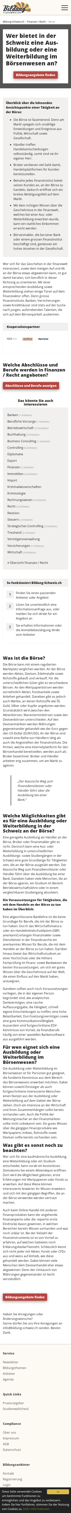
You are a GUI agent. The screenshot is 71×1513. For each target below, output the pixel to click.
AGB (6, 1444)
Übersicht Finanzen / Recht (28, 563)
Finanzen (20, 467)
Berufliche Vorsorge (28, 421)
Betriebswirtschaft (28, 428)
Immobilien (22, 474)
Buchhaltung (23, 434)
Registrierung (12, 1479)
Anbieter (9, 1374)
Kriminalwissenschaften (24, 487)
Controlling (22, 448)
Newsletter (10, 1362)
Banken (19, 415)
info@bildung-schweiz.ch (20, 1328)
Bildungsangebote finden (35, 75)
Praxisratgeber (13, 1403)
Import (12, 480)
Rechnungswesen (26, 500)
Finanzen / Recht (36, 21)
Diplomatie (15, 454)
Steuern (20, 519)
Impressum (11, 1438)
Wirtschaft (21, 552)
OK (58, 1491)
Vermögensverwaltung (23, 539)
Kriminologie (16, 493)
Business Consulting (28, 441)
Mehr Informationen (36, 1509)
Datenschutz (12, 1450)
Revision (13, 513)
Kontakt (8, 1473)
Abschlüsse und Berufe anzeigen (31, 386)
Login (7, 1485)
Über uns (9, 1432)
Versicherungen (25, 546)
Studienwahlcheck (16, 1409)
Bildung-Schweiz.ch (13, 21)
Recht (18, 506)
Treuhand (21, 532)
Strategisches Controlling (32, 526)
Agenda (8, 1379)
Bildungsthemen (14, 1368)
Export (12, 461)
